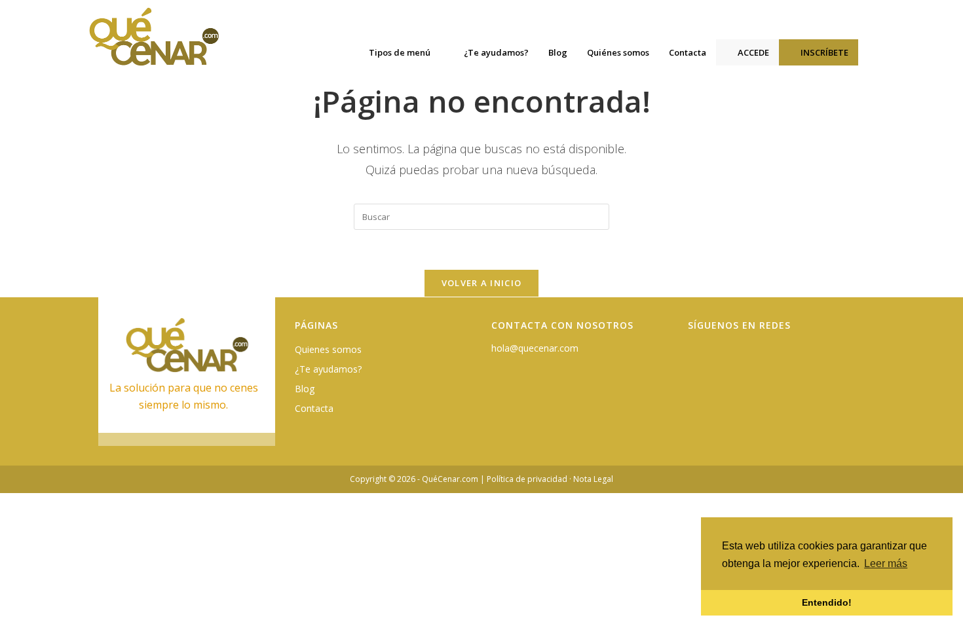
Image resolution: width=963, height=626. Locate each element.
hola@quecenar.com (534, 348)
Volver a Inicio (482, 283)
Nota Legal (593, 479)
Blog (304, 388)
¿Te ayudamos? (328, 369)
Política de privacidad (527, 479)
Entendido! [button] (827, 602)
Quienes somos (328, 349)
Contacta (314, 408)
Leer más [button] (885, 563)
